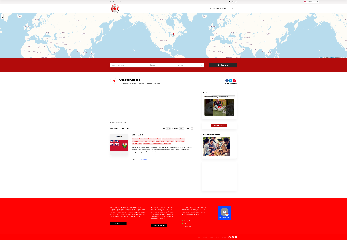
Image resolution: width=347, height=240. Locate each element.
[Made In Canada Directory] (114, 8)
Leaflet (321, 57)
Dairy (143, 83)
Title (180, 128)
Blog (232, 8)
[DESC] (192, 128)
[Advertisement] (151, 105)
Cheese (149, 83)
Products (134, 83)
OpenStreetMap (332, 57)
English (309, 1)
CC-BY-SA (344, 57)
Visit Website (143, 159)
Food (139, 83)
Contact (204, 237)
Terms (224, 237)
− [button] (2, 17)
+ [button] (2, 15)
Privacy (218, 237)
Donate (198, 237)
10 (167, 128)
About (211, 237)
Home (127, 83)
